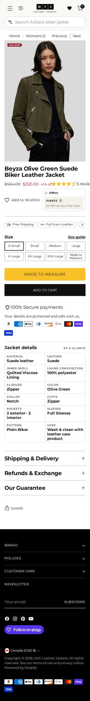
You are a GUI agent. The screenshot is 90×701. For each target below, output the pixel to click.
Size (8, 237)
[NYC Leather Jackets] (45, 8)
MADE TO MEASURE (45, 274)
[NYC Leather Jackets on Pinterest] (23, 619)
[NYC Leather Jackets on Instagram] (15, 619)
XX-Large (35, 256)
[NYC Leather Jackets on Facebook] (7, 619)
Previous (59, 36)
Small (34, 246)
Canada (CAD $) (23, 650)
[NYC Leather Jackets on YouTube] (31, 619)
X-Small (14, 246)
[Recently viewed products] (21, 8)
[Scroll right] (82, 224)
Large (76, 246)
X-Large (14, 256)
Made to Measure (76, 256)
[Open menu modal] (10, 8)
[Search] (10, 22)
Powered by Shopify (20, 668)
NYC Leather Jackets (51, 658)
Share (17, 508)
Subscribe (75, 602)
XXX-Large (55, 256)
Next (77, 36)
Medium (55, 246)
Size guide (77, 237)
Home (14, 36)
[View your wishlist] (69, 8)
